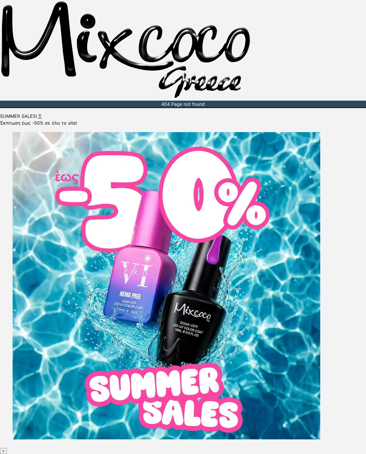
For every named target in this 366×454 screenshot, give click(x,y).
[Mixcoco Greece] (125, 97)
